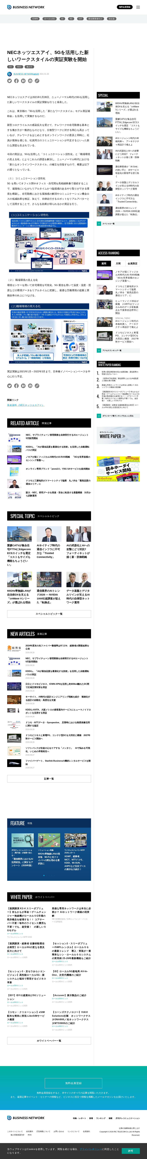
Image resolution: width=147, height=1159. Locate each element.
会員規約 (86, 1131)
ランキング (101, 1118)
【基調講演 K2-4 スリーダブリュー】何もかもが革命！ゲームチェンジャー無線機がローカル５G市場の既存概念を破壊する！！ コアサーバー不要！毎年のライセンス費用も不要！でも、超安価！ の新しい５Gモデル (120, 396)
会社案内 (29, 1131)
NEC (19, 67)
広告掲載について (43, 1131)
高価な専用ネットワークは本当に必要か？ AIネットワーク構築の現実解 (120, 386)
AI (62, 19)
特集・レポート (79, 1118)
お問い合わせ (59, 1131)
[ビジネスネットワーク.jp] (26, 7)
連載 (110, 1118)
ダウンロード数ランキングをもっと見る (118, 416)
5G (10, 67)
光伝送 (112, 19)
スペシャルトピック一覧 (49, 614)
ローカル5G (49, 19)
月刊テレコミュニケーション (128, 1118)
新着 (91, 1118)
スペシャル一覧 (108, 224)
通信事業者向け (95, 19)
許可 (130, 1151)
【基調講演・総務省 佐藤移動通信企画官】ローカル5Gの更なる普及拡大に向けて (120, 406)
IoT (80, 19)
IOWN (35, 19)
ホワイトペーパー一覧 (49, 1040)
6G (71, 19)
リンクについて (73, 1131)
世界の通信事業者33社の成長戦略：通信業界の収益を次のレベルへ (120, 373)
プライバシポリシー (91, 1149)
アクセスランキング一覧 (111, 350)
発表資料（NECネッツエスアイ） (25, 405)
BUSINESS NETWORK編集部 (26, 74)
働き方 (29, 67)
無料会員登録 (124, 7)
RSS (29, 1135)
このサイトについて (15, 1131)
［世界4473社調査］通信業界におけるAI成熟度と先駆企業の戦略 (120, 379)
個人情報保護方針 (17, 1135)
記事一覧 (49, 779)
